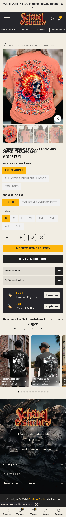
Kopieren (52, 295)
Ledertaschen (58, 29)
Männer (41, 29)
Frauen (24, 29)
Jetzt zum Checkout (33, 259)
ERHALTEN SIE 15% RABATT (16, 504)
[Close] (36, 504)
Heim (6, 43)
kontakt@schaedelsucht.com (33, 449)
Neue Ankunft (8, 29)
